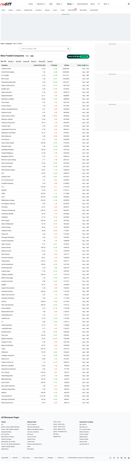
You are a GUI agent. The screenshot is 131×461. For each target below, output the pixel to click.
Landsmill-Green (6, 328)
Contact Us (60, 457)
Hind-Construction (7, 163)
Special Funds (31, 439)
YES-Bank (4, 207)
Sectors (18, 10)
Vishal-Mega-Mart (7, 376)
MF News (56, 434)
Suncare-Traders (6, 166)
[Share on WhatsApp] (110, 458)
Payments (40, 4)
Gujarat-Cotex (5, 176)
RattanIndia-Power (7, 311)
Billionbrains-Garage (7, 200)
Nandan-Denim (6, 332)
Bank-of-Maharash (7, 224)
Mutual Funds (28, 10)
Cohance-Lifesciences (8, 210)
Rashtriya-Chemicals (8, 399)
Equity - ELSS (57, 422)
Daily (7, 427)
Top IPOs (6, 434)
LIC (2, 187)
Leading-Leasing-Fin (7, 355)
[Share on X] (114, 458)
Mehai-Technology (7, 278)
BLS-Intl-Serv (5, 382)
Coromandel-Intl (6, 396)
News (58, 4)
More (105, 4)
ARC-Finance (5, 254)
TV (99, 4)
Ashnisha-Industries (7, 298)
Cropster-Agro (5, 126)
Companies (8, 43)
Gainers (47, 10)
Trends (62, 10)
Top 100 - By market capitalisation (10, 444)
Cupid (3, 349)
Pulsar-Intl (4, 234)
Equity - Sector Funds (59, 426)
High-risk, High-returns (33, 427)
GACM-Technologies (7, 72)
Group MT (42, 61)
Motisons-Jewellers (7, 365)
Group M (26, 61)
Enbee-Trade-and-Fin (8, 85)
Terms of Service (38, 457)
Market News (4, 449)
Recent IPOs (4, 436)
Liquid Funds (30, 441)
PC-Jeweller (5, 75)
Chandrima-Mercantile (8, 82)
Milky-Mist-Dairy (6, 379)
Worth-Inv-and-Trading (8, 160)
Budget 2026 (56, 436)
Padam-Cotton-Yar (7, 362)
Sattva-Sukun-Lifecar (8, 116)
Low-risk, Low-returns (33, 432)
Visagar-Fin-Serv (6, 342)
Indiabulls (4, 217)
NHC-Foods (5, 79)
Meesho (3, 392)
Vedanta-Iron (5, 318)
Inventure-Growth (7, 281)
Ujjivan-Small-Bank (7, 345)
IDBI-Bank (4, 352)
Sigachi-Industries (7, 338)
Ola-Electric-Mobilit (7, 214)
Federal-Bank (5, 261)
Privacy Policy (26, 457)
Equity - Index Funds (59, 424)
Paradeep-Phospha (7, 149)
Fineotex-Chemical (7, 257)
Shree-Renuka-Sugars (8, 170)
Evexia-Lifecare (6, 106)
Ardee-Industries (6, 325)
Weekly (12, 427)
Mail (50, 4)
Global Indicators (84, 432)
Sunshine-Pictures (7, 291)
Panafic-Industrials (7, 241)
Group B (18, 61)
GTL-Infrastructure (7, 180)
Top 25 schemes (31, 424)
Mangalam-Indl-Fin (7, 156)
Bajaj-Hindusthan (6, 95)
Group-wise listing (6, 432)
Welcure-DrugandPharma (9, 109)
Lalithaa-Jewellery (7, 274)
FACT (3, 197)
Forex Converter (84, 434)
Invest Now (84, 56)
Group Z (50, 61)
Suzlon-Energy (6, 227)
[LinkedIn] (129, 458)
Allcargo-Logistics (7, 119)
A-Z (2, 424)
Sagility (3, 284)
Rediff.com (75, 457)
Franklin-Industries (7, 183)
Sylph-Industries (6, 92)
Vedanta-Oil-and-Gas (8, 122)
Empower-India (6, 146)
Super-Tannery (6, 244)
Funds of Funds (31, 436)
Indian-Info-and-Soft (7, 295)
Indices (11, 10)
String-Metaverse (6, 315)
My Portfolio (83, 10)
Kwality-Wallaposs (7, 153)
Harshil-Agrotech (6, 268)
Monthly (17, 427)
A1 (2, 322)
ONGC (3, 193)
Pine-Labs (4, 335)
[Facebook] (118, 458)
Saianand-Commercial (8, 369)
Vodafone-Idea (6, 68)
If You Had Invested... (85, 429)
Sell (87, 68)
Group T (34, 61)
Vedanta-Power (6, 230)
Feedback (50, 457)
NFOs (28, 446)
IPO (2, 434)
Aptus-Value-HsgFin (7, 143)
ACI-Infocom (5, 139)
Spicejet (3, 190)
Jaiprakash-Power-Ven (8, 129)
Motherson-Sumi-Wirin (8, 133)
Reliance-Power (6, 251)
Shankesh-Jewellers (7, 99)
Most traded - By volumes (8, 441)
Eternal (3, 301)
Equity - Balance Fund (59, 429)
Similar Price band (6, 439)
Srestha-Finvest (6, 112)
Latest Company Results (8, 446)
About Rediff (4, 457)
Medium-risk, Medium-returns (35, 429)
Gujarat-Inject (5, 271)
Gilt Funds (30, 434)
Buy (83, 68)
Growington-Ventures (8, 203)
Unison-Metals (6, 308)
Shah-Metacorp (6, 136)
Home (31, 4)
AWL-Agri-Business (7, 305)
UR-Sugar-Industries (7, 237)
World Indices (83, 441)
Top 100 (3, 61)
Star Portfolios (72, 10)
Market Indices (84, 436)
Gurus (93, 4)
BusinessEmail (82, 4)
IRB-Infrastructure (7, 403)
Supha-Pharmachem (8, 288)
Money (69, 4)
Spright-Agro (5, 89)
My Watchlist (94, 10)
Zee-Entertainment (7, 264)
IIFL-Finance (5, 372)
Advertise (15, 457)
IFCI (2, 173)
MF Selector (30, 449)
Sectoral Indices (84, 439)
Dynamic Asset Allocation (34, 444)
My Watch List (83, 427)
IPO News (11, 436)
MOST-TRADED (17, 43)
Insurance (39, 10)
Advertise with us (84, 444)
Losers (55, 10)
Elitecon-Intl (5, 359)
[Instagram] (121, 458)
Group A (11, 61)
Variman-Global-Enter (8, 389)
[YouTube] (125, 458)
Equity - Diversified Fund (60, 431)
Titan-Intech (5, 102)
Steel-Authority (6, 247)
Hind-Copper (5, 220)
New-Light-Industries (8, 386)
